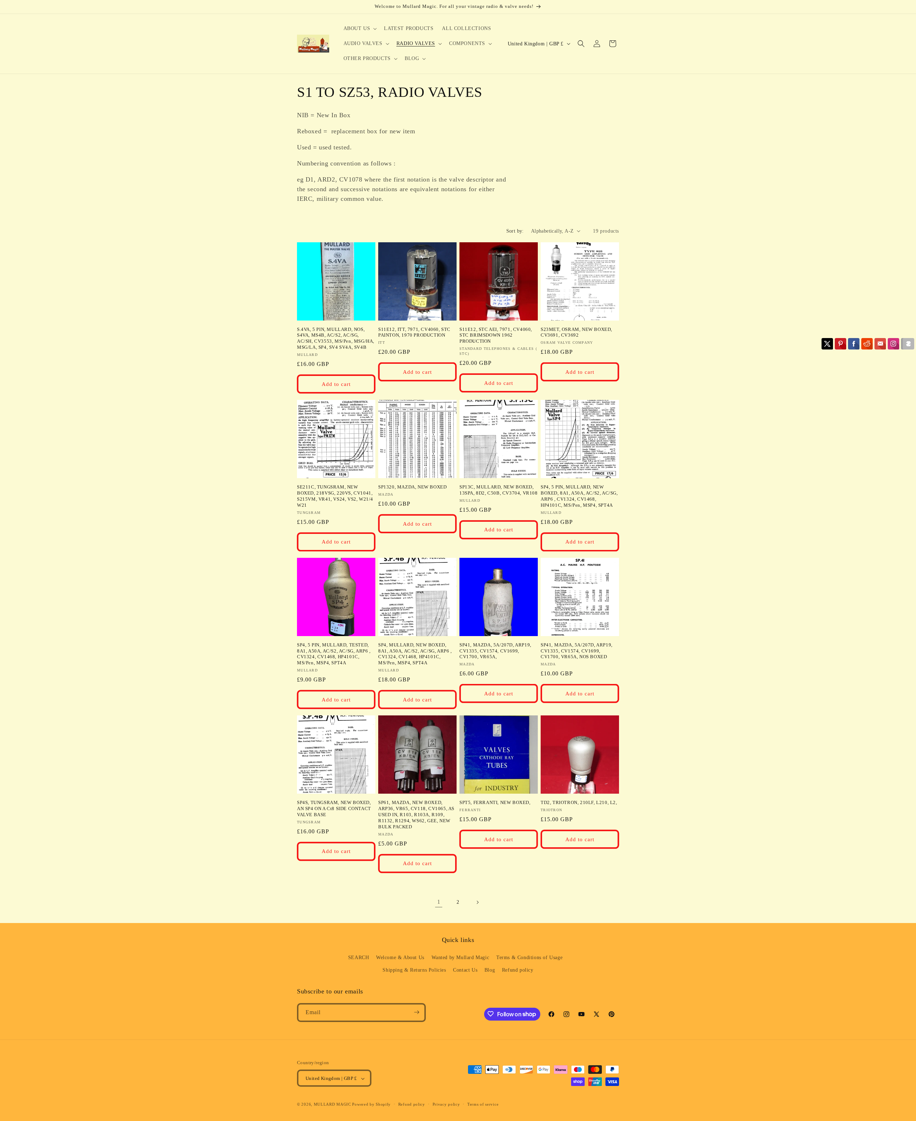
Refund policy (517, 970)
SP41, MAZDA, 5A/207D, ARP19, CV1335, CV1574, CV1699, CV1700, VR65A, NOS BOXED (577, 651)
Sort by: (515, 231)
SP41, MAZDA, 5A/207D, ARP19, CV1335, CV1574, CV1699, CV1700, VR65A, (495, 651)
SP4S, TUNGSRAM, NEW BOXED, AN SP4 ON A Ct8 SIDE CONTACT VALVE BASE (334, 808)
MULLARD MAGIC (332, 1104)
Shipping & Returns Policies (414, 970)
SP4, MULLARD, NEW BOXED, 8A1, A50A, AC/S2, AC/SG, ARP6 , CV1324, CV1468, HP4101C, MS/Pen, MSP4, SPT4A (415, 654)
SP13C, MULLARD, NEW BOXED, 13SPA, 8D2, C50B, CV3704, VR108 (498, 490)
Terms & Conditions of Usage (529, 957)
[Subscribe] (416, 1012)
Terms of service (482, 1104)
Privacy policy (446, 1104)
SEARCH (358, 957)
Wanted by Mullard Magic (460, 957)
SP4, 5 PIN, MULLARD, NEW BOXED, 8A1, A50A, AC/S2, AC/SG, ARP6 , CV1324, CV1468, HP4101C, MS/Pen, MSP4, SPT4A (579, 496)
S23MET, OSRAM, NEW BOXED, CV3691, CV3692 (576, 332)
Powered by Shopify (371, 1104)
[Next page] (477, 902)
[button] (359, 28)
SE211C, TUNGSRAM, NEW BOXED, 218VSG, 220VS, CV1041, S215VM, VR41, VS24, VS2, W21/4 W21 (335, 496)
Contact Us (465, 970)
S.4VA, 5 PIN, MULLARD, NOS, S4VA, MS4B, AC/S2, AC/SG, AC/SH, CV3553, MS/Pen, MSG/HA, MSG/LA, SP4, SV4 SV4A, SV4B (335, 338)
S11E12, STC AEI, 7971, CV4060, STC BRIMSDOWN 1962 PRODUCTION (495, 335)
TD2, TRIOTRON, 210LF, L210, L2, (579, 802)
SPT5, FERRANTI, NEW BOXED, (495, 802)
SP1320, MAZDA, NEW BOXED (412, 487)
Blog (489, 970)
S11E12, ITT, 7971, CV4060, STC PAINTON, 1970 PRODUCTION (414, 332)
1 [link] (438, 902)
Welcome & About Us (400, 957)
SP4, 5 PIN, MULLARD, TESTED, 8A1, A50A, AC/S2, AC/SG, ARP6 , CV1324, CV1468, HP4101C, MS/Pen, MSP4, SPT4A (334, 654)
